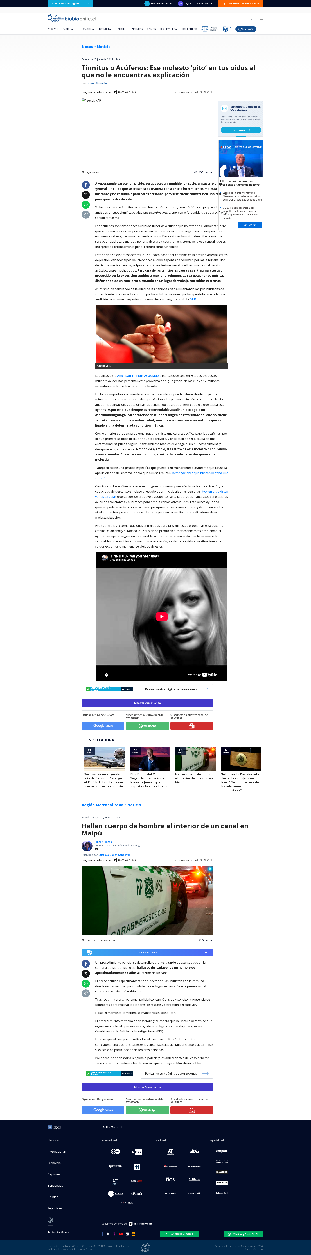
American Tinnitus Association (139, 375)
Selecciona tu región (65, 3)
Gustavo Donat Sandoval (114, 855)
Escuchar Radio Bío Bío (242, 3)
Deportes (120, 29)
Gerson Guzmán (97, 83)
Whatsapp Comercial (182, 1233)
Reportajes (55, 1208)
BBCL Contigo (189, 29)
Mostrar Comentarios (147, 702)
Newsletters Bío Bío (161, 3)
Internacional (86, 29)
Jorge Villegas (103, 842)
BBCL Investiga (168, 29)
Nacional (68, 29)
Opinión (151, 29)
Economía (105, 29)
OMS (193, 299)
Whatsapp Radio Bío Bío (246, 1234)
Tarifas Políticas (57, 1232)
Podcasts (53, 29)
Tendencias (136, 29)
